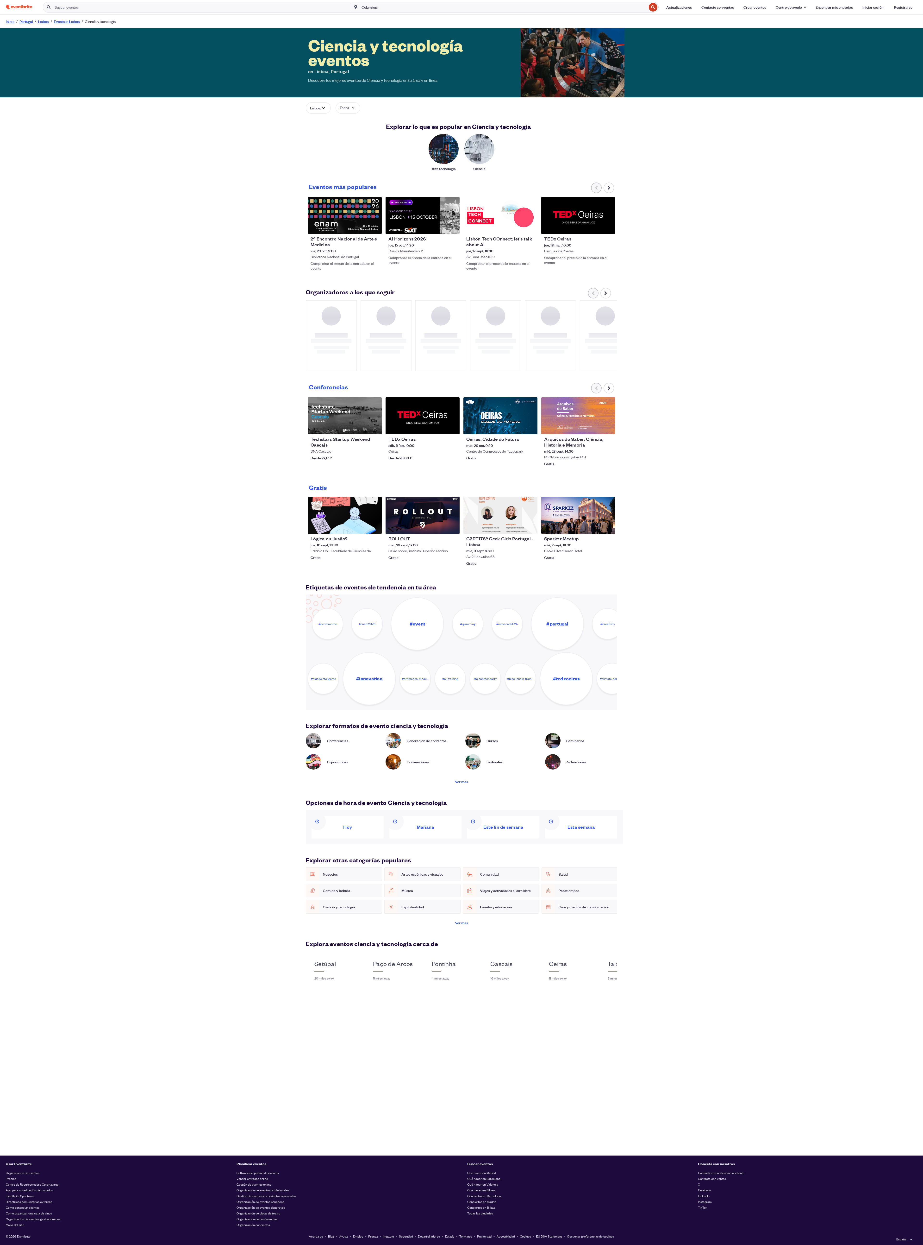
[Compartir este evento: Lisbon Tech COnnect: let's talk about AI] (531, 227)
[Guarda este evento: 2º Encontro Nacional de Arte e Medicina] (363, 227)
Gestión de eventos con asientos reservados (266, 1196)
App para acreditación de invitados (29, 1190)
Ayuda (343, 1236)
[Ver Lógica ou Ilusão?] (345, 515)
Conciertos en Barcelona (484, 1196)
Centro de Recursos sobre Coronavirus (32, 1184)
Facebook (704, 1190)
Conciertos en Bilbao (481, 1207)
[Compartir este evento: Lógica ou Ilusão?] (375, 527)
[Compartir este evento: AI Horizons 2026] (453, 227)
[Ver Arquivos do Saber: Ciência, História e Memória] (578, 415)
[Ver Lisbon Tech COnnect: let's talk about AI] (500, 215)
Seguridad (406, 1236)
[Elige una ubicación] (356, 7)
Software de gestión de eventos (258, 1172)
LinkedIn (704, 1196)
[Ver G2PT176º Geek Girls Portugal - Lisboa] (500, 515)
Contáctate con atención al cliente (721, 1172)
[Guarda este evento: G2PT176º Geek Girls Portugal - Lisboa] (519, 527)
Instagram (705, 1201)
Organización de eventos (22, 1172)
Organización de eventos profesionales (263, 1190)
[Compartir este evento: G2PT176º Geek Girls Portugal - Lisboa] (531, 527)
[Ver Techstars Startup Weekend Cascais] (345, 415)
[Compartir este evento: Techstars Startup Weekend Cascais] (375, 427)
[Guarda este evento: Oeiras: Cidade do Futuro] (519, 427)
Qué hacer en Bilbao (481, 1190)
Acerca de (316, 1236)
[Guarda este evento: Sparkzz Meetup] (597, 527)
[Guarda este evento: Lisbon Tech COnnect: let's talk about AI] (519, 227)
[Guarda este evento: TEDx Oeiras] (597, 227)
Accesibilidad (506, 1236)
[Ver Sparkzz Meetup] (578, 515)
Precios (11, 1178)
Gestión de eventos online (254, 1184)
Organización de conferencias (257, 1219)
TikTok (702, 1207)
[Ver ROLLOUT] (423, 515)
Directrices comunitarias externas (29, 1201)
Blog (331, 1236)
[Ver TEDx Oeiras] (578, 215)
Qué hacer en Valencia (482, 1184)
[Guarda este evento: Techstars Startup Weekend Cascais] (363, 427)
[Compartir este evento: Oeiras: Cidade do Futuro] (531, 427)
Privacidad (484, 1236)
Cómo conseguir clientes (22, 1207)
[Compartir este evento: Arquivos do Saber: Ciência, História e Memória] (608, 427)
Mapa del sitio (15, 1224)
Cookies (525, 1236)
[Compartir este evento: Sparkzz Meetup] (608, 527)
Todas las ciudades (480, 1213)
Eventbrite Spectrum (20, 1196)
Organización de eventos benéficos (260, 1201)
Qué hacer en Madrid (481, 1172)
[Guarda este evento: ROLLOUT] (441, 527)
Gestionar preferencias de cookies (590, 1236)
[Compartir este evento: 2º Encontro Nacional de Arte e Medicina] (375, 227)
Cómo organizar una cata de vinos (29, 1213)
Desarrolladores (429, 1236)
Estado (449, 1236)
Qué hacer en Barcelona (483, 1178)
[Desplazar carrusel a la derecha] (609, 188)
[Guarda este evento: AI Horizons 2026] (441, 227)
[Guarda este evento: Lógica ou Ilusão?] (363, 527)
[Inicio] (19, 7)
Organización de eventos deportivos (261, 1207)
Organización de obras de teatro (258, 1213)
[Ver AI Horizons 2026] (423, 215)
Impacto (388, 1236)
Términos (465, 1236)
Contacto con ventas (712, 1178)
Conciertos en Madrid (481, 1201)
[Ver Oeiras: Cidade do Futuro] (500, 415)
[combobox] (504, 7)
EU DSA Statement (549, 1236)
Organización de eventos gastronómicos (33, 1219)
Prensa (373, 1236)
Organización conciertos (253, 1224)
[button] (791, 7)
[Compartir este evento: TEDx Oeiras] (608, 227)
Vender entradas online (252, 1178)
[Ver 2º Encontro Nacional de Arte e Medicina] (345, 215)
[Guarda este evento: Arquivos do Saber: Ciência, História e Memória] (597, 427)
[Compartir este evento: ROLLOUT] (453, 527)
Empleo (358, 1236)
